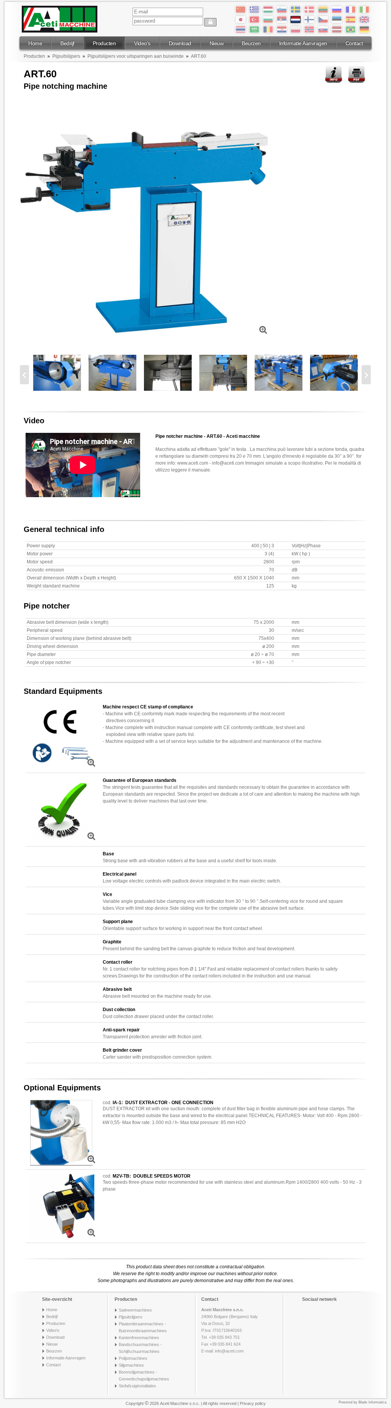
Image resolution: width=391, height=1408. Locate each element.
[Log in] (210, 22)
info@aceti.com (229, 1351)
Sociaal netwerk (319, 1299)
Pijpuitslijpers (66, 56)
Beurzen (251, 43)
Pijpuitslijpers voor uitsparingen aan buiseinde (135, 56)
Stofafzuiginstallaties (137, 1386)
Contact (354, 43)
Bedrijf (67, 43)
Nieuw (217, 43)
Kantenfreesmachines (139, 1337)
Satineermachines (135, 1310)
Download (180, 43)
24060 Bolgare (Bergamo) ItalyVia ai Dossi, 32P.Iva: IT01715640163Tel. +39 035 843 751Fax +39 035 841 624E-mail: (229, 1330)
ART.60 (198, 56)
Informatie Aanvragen (303, 43)
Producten (104, 43)
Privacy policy (253, 1403)
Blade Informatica (372, 1402)
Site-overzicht (57, 1299)
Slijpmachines (131, 1365)
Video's (142, 43)
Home (35, 43)
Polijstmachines (133, 1358)
